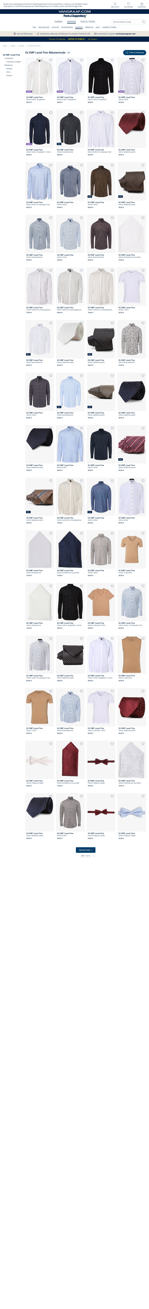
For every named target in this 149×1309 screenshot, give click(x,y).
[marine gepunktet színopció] (119, 736)
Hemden (9, 69)
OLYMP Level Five (34, 46)
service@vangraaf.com (125, 34)
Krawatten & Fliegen (13, 62)
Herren (71, 21)
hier (76, 6)
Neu (34, 27)
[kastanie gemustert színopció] (89, 263)
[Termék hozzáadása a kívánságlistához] (50, 60)
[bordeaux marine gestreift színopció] (119, 473)
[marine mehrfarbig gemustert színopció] (27, 421)
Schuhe (55, 27)
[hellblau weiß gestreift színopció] (119, 631)
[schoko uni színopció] (89, 210)
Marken (79, 27)
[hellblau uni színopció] (89, 158)
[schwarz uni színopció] (31, 105)
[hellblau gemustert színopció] (27, 263)
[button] (115, 5)
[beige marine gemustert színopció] (89, 526)
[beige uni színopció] (119, 315)
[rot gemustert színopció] (66, 684)
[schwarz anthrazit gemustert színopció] (58, 158)
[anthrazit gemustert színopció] (58, 684)
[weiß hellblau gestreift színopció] (58, 263)
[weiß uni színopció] (35, 105)
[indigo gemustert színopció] (62, 684)
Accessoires (67, 27)
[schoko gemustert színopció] (119, 210)
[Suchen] (143, 22)
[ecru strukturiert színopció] (58, 526)
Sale (98, 27)
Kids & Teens (88, 21)
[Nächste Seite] (94, 856)
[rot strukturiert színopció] (123, 841)
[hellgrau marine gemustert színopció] (62, 210)
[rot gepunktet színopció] (123, 736)
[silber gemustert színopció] (131, 263)
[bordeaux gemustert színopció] (119, 158)
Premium (89, 27)
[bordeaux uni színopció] (89, 841)
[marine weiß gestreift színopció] (89, 473)
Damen (58, 21)
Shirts (8, 72)
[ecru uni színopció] (27, 105)
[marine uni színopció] (27, 158)
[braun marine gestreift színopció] (27, 526)
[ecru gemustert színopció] (123, 158)
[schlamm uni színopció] (89, 368)
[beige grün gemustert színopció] (119, 368)
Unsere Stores (109, 27)
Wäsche (9, 75)
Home (5, 46)
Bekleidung (44, 27)
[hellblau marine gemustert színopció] (58, 210)
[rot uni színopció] (96, 841)
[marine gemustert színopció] (127, 158)
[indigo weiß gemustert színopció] (92, 526)
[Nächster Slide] (52, 74)
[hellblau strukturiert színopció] (119, 841)
